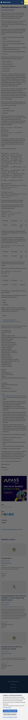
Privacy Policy (7, 707)
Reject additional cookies (10, 714)
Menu (26, 2)
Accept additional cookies (10, 711)
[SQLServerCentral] (1, 2)
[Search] (22, 2)
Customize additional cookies (10, 717)
